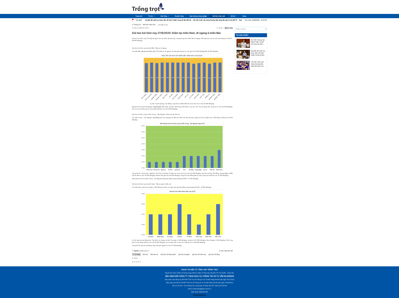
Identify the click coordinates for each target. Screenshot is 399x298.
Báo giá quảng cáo (199, 295)
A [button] (217, 28)
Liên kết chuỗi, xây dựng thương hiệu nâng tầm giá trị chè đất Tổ (202, 20)
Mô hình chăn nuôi (149, 24)
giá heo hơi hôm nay (148, 51)
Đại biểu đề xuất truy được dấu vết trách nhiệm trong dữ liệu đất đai (155, 20)
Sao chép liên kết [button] (227, 251)
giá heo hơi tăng (214, 254)
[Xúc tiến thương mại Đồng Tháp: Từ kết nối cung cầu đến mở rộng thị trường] (243, 43)
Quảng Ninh (157, 107)
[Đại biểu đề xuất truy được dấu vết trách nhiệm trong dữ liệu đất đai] (243, 54)
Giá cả (134, 107)
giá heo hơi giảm (184, 254)
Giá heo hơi (154, 254)
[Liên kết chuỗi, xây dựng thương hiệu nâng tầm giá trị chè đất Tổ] (243, 65)
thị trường (156, 117)
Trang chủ (137, 24)
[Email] (228, 28)
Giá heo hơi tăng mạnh (168, 254)
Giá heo (145, 254)
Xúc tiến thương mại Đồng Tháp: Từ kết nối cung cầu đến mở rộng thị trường (258, 42)
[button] (226, 28)
